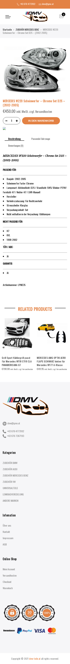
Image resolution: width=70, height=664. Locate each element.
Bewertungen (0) (15, 145)
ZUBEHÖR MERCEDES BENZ (27, 29)
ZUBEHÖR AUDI (10, 469)
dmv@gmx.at (13, 423)
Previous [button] (6, 341)
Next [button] (63, 341)
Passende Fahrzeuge (40, 138)
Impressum (8, 538)
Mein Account (9, 569)
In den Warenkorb (41, 120)
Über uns (7, 525)
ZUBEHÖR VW (9, 482)
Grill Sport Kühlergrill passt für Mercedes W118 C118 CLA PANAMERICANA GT (17, 361)
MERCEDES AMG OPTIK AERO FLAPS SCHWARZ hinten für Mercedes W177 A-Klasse (51, 361)
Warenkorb (8, 588)
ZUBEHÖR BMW (10, 463)
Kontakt (6, 532)
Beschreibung (14, 139)
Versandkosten (10, 575)
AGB (5, 544)
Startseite (7, 29)
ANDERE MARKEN (10, 500)
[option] (17, 344)
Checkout (7, 582)
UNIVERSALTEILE (10, 488)
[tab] (14, 139)
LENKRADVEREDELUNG (13, 494)
